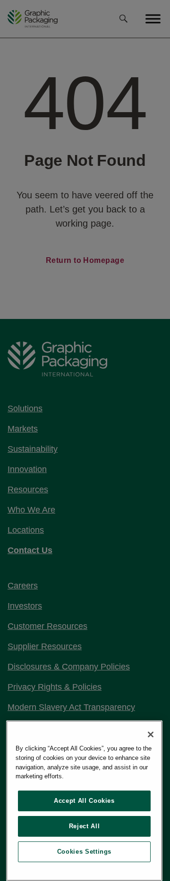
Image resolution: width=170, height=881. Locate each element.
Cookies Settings (84, 851)
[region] (84, 800)
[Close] (150, 734)
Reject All (84, 826)
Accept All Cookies (84, 800)
